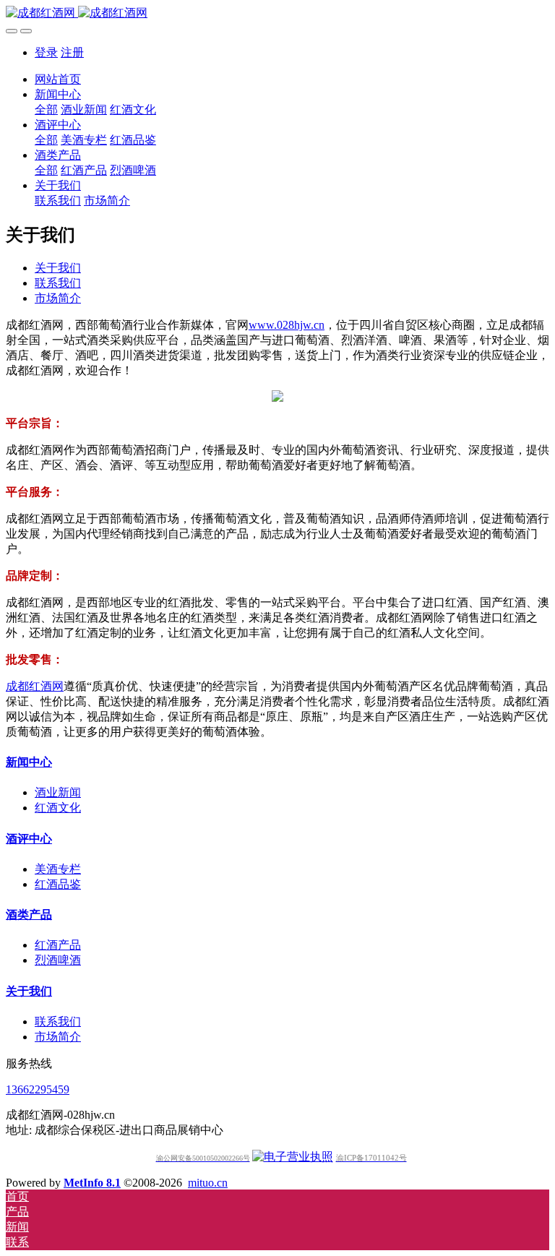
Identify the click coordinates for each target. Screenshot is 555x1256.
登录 (46, 52)
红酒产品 (58, 945)
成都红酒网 (35, 686)
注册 (72, 52)
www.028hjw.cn (286, 325)
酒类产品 (29, 914)
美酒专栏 (58, 869)
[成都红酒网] (277, 13)
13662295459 (37, 1089)
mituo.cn (208, 1183)
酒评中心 (29, 839)
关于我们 (58, 268)
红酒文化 (58, 807)
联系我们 (58, 283)
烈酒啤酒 (58, 960)
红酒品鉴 (58, 884)
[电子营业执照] (292, 1156)
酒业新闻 (58, 792)
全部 (46, 109)
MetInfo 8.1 (92, 1183)
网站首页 (58, 79)
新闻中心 (29, 762)
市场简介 (58, 298)
